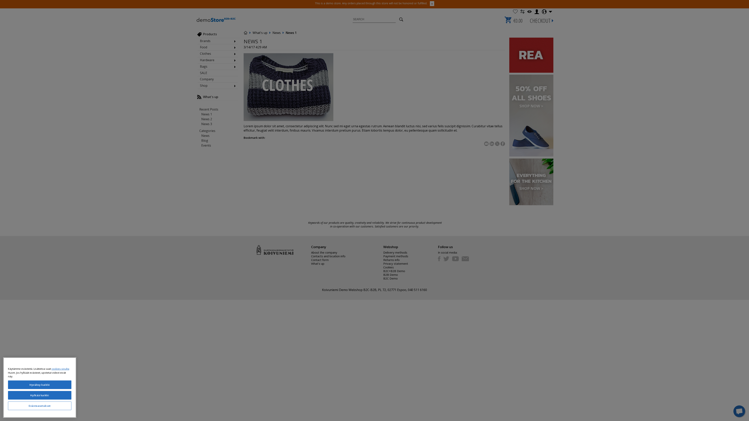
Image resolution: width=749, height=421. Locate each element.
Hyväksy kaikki (39, 385)
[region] (39, 387)
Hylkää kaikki (39, 395)
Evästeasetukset (40, 406)
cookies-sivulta (60, 369)
